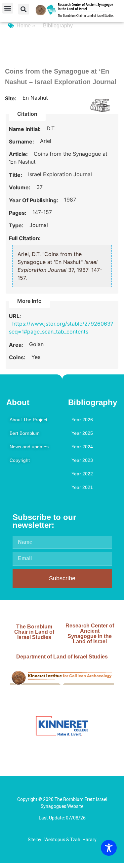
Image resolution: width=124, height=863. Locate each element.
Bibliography (58, 25)
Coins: (18, 357)
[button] (7, 8)
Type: (17, 225)
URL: (15, 316)
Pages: (18, 212)
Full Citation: (25, 238)
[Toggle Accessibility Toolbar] (108, 847)
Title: (16, 174)
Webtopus (54, 839)
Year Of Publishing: (34, 200)
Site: (11, 98)
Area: (16, 344)
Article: (19, 154)
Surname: (22, 141)
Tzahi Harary (83, 839)
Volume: (20, 187)
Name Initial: (25, 129)
